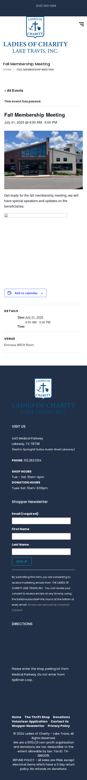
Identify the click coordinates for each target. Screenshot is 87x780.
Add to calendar (26, 293)
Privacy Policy (59, 726)
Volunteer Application (30, 721)
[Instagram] (47, 11)
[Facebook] (40, 11)
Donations (61, 717)
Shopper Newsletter (28, 726)
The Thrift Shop (37, 717)
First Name (21, 529)
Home (7, 69)
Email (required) (26, 514)
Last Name (21, 544)
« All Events (13, 90)
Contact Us (60, 721)
